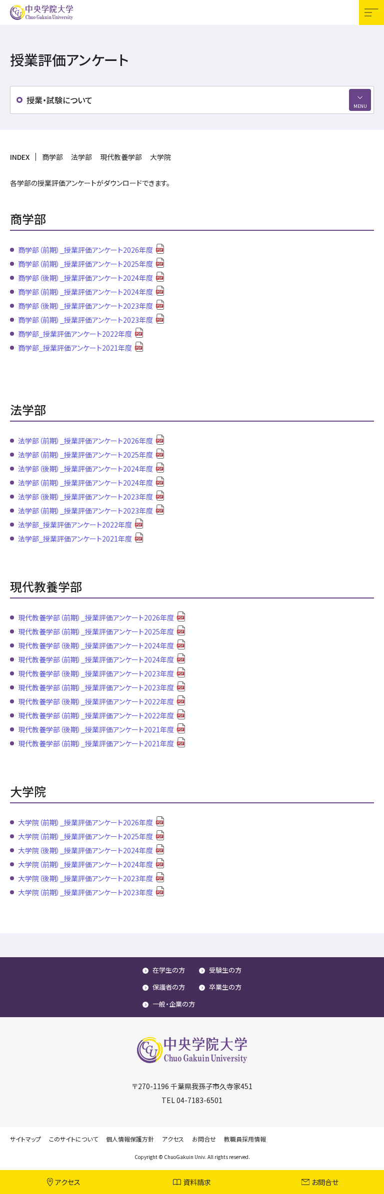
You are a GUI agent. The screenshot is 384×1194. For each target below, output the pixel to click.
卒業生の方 (225, 987)
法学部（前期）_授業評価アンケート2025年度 (85, 455)
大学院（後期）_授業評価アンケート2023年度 (85, 878)
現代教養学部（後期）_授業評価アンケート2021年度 (96, 729)
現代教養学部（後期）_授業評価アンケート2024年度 (96, 645)
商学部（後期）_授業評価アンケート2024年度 (85, 278)
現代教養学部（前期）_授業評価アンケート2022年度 (96, 715)
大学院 (160, 157)
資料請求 (197, 1182)
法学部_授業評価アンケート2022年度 (75, 525)
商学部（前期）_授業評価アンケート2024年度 (85, 292)
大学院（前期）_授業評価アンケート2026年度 (85, 822)
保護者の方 (168, 987)
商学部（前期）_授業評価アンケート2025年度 (85, 264)
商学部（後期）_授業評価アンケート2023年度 (85, 306)
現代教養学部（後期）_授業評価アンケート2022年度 (96, 701)
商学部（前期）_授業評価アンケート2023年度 (85, 320)
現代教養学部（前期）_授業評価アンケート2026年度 (96, 617)
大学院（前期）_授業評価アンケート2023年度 (85, 892)
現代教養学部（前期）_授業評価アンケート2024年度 (96, 659)
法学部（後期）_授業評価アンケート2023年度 (85, 497)
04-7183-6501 (199, 1100)
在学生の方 (168, 970)
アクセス (67, 1182)
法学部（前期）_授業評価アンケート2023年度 (85, 511)
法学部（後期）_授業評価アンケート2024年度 (85, 469)
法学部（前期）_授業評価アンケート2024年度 (85, 483)
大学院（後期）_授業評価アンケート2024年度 (85, 850)
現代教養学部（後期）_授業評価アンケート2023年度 (96, 673)
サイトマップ (25, 1139)
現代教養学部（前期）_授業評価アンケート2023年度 (96, 687)
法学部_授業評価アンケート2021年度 (75, 539)
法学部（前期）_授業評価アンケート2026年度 (85, 441)
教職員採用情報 (245, 1139)
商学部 (52, 157)
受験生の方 (225, 970)
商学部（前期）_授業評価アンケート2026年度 (85, 250)
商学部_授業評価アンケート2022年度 (75, 334)
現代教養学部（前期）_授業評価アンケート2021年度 (96, 743)
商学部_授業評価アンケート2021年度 (75, 348)
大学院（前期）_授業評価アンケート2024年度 (85, 864)
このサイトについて (73, 1139)
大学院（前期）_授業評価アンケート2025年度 (85, 836)
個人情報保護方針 (130, 1139)
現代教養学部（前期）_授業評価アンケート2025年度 (96, 631)
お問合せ (325, 1182)
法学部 (81, 157)
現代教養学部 (121, 157)
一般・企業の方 (173, 1004)
